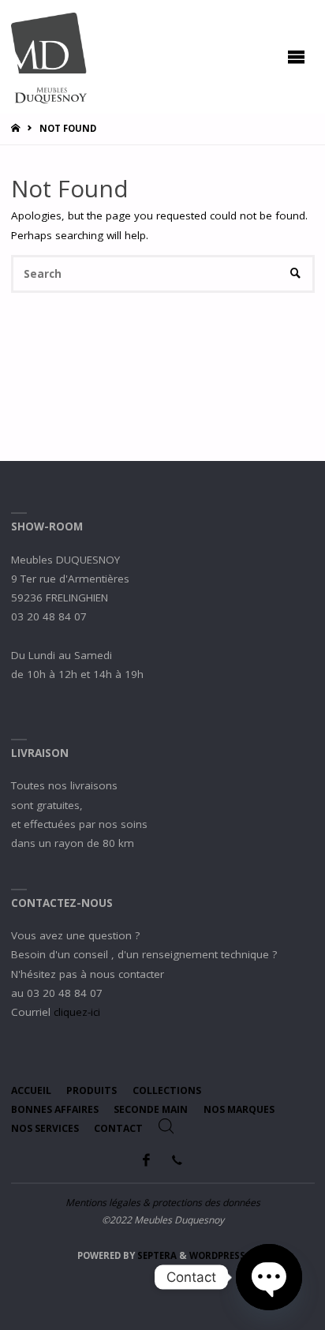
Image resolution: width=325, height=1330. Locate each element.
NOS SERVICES (45, 1128)
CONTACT (118, 1128)
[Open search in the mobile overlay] (166, 1126)
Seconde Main (151, 1109)
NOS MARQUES (239, 1109)
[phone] (176, 1159)
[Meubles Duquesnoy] (49, 57)
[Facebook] (146, 1159)
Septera (156, 1255)
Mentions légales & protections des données (162, 1202)
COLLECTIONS (167, 1090)
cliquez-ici (77, 1012)
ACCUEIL (31, 1090)
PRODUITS (91, 1090)
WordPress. (218, 1255)
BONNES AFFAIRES (55, 1109)
